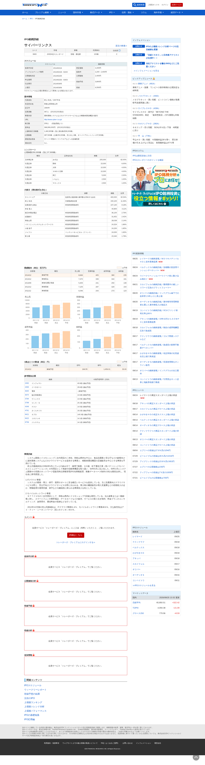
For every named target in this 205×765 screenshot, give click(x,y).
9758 (27, 422)
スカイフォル (138, 564)
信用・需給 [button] (127, 12)
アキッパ (136, 558)
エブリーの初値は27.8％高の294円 (155, 450)
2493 (27, 387)
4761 (27, 410)
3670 (27, 395)
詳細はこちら (75, 535)
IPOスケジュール (32, 685)
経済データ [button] (176, 12)
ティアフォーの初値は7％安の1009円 (156, 472)
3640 (27, 391)
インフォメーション (143, 743)
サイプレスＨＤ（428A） (149, 108)
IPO (31, 19)
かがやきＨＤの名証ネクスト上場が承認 (157, 414)
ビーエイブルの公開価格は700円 (154, 478)
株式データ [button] (95, 12)
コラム (144, 12)
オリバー (136, 569)
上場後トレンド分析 (34, 706)
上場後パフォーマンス (35, 711)
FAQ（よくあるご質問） (110, 743)
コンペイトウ (138, 580)
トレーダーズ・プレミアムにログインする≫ (75, 542)
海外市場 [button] (158, 12)
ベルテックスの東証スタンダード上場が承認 (159, 420)
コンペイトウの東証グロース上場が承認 (157, 445)
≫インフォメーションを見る (146, 71)
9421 (27, 414)
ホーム (25, 12)
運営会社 (157, 743)
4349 (27, 407)
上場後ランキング (33, 702)
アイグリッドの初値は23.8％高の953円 (157, 461)
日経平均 (136, 602)
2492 (27, 383)
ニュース (62, 12)
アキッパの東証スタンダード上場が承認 (157, 403)
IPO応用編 (29, 719)
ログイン (165, 5)
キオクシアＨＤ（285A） (149, 123)
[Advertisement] (102, 28)
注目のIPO (29, 698)
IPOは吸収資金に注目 (142, 156)
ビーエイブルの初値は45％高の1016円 (157, 456)
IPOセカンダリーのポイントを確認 (148, 160)
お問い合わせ (128, 743)
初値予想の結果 (32, 694)
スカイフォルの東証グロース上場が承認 (157, 409)
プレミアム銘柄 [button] (42, 12)
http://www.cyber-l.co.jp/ (53, 120)
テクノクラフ (138, 542)
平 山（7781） (145, 136)
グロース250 (138, 613)
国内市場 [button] (77, 12)
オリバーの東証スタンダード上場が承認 (157, 439)
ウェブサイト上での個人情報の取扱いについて (80, 743)
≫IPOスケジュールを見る (144, 585)
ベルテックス (138, 547)
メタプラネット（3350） (149, 96)
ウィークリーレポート (35, 689)
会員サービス (177, 5)
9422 (27, 418)
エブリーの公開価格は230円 (152, 467)
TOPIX (135, 608)
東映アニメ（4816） (147, 83)
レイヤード (137, 536)
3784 (27, 399)
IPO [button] (111, 12)
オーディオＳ (138, 575)
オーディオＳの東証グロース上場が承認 (157, 425)
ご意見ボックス (153, 5)
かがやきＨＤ (138, 553)
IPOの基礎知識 (31, 715)
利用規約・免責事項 (51, 743)
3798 (27, 403)
